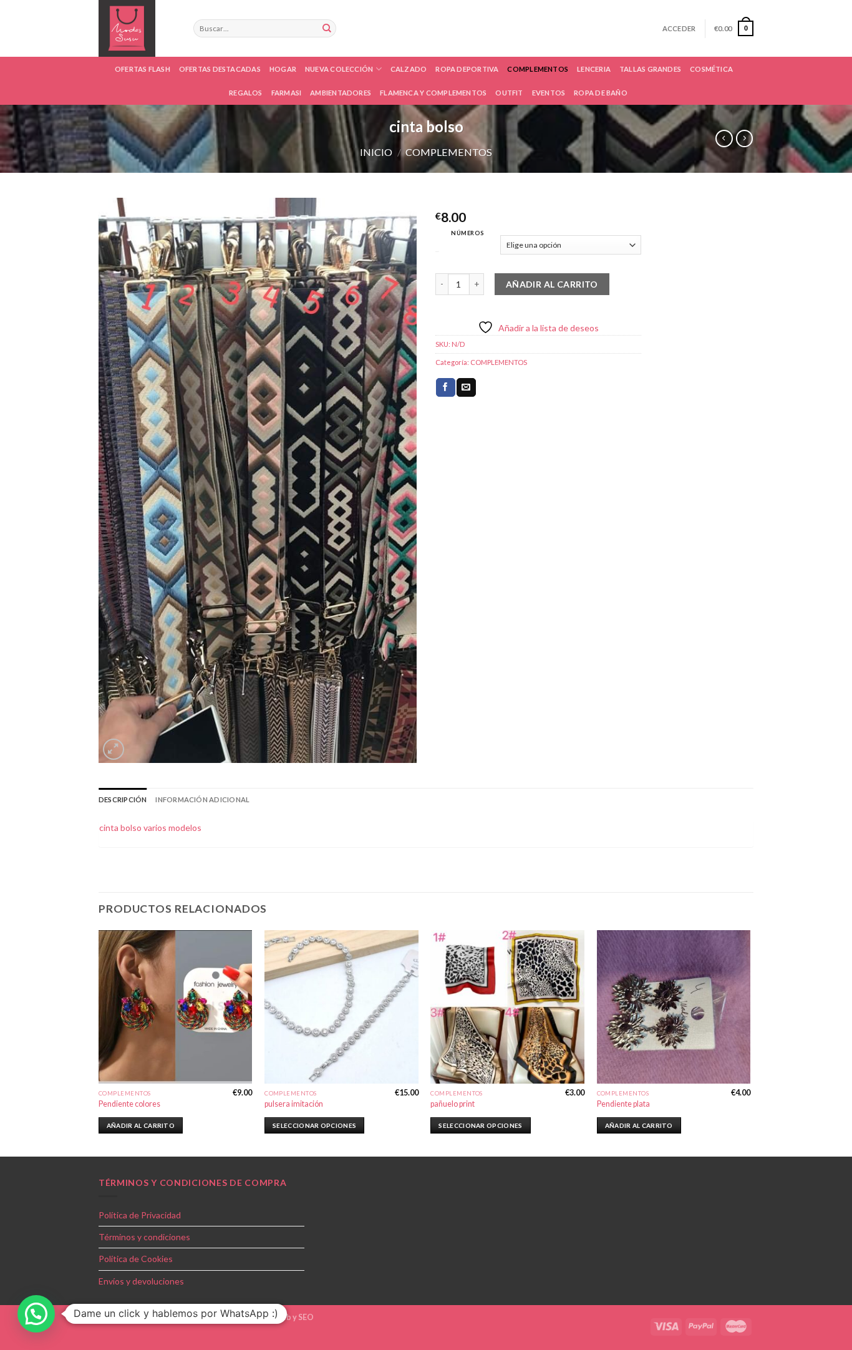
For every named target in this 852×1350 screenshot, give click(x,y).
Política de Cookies (136, 1258)
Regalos (246, 93)
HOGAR (282, 69)
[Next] (749, 1042)
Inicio (376, 152)
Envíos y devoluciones (141, 1281)
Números (468, 233)
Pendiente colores (129, 1104)
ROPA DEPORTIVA (466, 69)
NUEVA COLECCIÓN (339, 69)
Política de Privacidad (140, 1215)
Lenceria (594, 69)
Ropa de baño (600, 93)
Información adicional (202, 799)
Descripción (123, 799)
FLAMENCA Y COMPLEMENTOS (433, 93)
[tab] (123, 800)
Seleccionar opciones (314, 1125)
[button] (36, 1314)
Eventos (549, 93)
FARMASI (286, 93)
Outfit (509, 93)
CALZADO (408, 69)
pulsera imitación (293, 1104)
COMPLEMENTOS (537, 69)
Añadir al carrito (552, 284)
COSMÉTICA (711, 69)
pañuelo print (452, 1104)
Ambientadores (340, 93)
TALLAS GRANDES (650, 69)
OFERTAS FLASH (142, 69)
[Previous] (99, 1042)
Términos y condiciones (144, 1236)
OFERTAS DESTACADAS (220, 69)
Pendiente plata (623, 1104)
